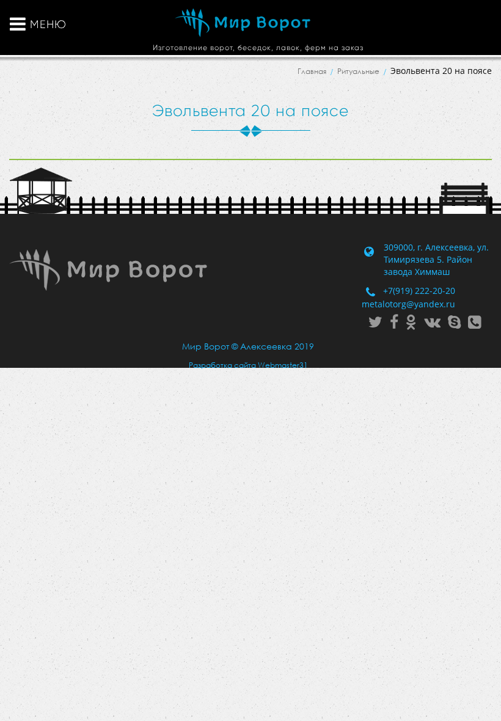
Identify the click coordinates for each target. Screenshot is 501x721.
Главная (312, 71)
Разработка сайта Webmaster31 (248, 365)
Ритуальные (358, 71)
